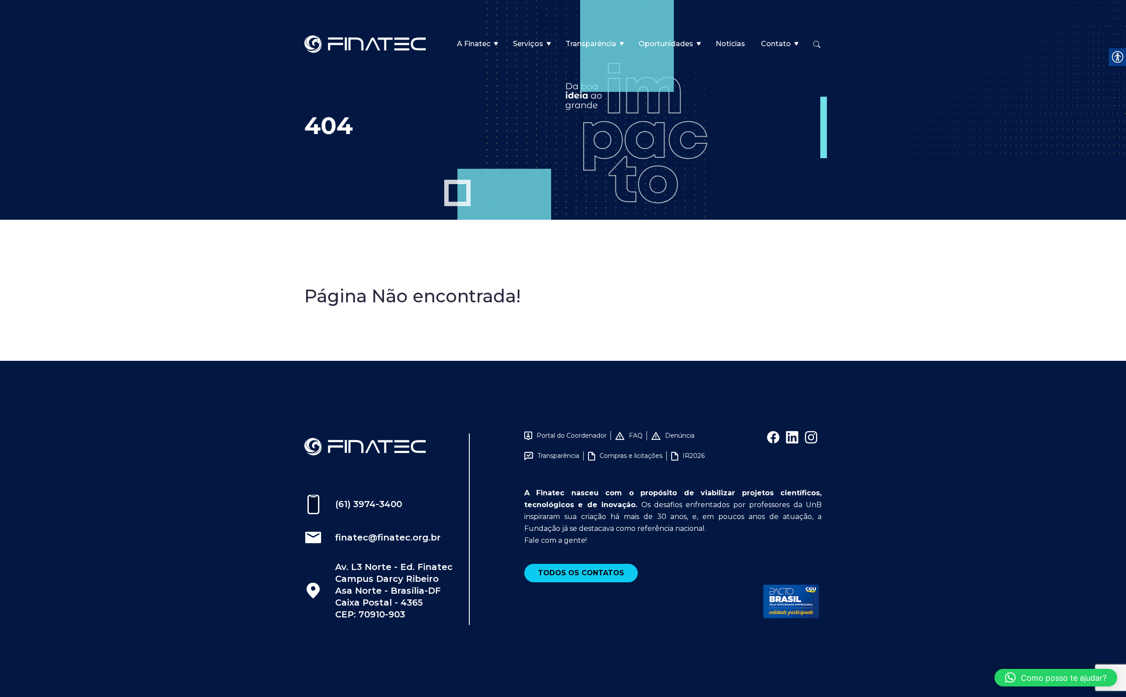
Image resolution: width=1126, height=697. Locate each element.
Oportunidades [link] (666, 44)
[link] (365, 43)
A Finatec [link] (473, 44)
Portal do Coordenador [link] (572, 435)
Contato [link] (776, 44)
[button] (1055, 677)
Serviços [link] (528, 44)
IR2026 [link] (694, 456)
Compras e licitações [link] (631, 456)
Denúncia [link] (680, 435)
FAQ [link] (636, 435)
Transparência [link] (591, 44)
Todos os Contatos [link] (581, 573)
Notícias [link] (730, 44)
